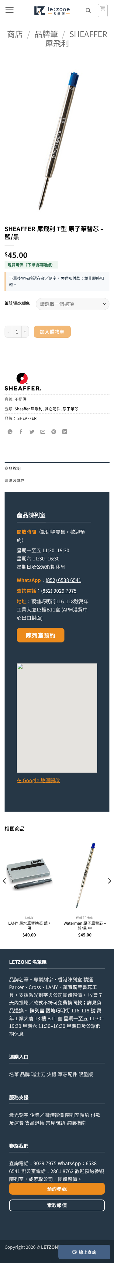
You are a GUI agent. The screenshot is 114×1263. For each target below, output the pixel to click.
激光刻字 (19, 1114)
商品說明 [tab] (13, 468)
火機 (52, 1074)
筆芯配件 (67, 1074)
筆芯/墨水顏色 (17, 303)
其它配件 (52, 409)
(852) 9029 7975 (59, 590)
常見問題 (55, 1122)
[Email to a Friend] (43, 432)
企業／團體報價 (47, 1114)
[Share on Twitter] (32, 432)
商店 (15, 33)
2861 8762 (62, 1171)
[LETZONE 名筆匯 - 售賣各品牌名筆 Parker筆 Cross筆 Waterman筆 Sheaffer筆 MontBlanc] (52, 11)
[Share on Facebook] (21, 432)
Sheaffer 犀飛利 (76, 38)
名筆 (14, 1074)
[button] (9, 10)
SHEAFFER (26, 418)
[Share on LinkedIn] (65, 432)
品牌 (25, 1074)
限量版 (85, 1074)
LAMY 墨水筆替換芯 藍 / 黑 (29, 925)
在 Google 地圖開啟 (38, 780)
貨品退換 (34, 1122)
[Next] (109, 893)
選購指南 (76, 1122)
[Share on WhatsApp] (10, 432)
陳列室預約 (41, 635)
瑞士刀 (38, 1074)
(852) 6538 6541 (63, 580)
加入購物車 (52, 331)
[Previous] (5, 893)
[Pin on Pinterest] (54, 432)
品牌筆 (46, 33)
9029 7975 (45, 1163)
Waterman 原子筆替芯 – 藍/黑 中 (85, 925)
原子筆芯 (70, 409)
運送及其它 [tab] (15, 480)
